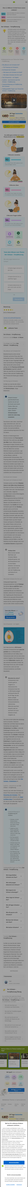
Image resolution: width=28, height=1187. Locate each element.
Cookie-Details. (5, 1139)
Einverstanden (14, 1163)
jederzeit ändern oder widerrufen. (12, 1154)
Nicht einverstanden (14, 1175)
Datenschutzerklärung (16, 1138)
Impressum (19, 1184)
